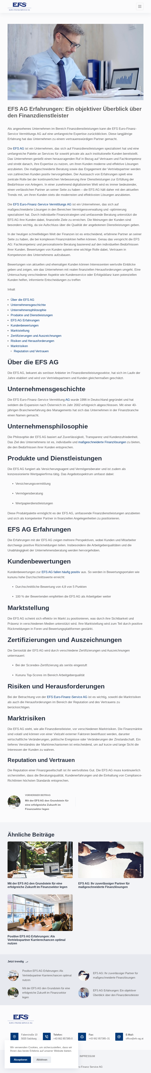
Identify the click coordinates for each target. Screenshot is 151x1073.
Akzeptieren (20, 1059)
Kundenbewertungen (25, 325)
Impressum (87, 1056)
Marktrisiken (20, 346)
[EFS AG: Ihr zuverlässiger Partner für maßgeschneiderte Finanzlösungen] (83, 975)
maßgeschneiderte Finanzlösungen (102, 442)
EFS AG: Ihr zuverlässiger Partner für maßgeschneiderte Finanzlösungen (115, 975)
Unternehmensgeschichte (29, 305)
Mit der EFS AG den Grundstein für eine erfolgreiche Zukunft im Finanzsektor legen (46, 993)
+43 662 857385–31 (99, 1038)
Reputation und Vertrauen (32, 351)
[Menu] (139, 6)
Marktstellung (20, 330)
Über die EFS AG (23, 300)
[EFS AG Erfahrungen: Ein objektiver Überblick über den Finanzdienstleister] (83, 992)
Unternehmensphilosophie (29, 310)
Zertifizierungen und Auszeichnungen (36, 336)
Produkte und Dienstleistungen (32, 315)
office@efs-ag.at (134, 1038)
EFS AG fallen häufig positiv (61, 572)
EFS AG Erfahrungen (25, 320)
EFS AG (18, 148)
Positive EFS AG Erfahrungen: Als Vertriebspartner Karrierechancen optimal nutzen (36, 940)
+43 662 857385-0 (63, 1038)
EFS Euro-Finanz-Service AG (67, 697)
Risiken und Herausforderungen (33, 341)
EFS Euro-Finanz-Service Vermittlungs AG (42, 204)
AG (67, 399)
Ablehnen (41, 1059)
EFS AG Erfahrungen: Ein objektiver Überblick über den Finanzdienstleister (116, 993)
